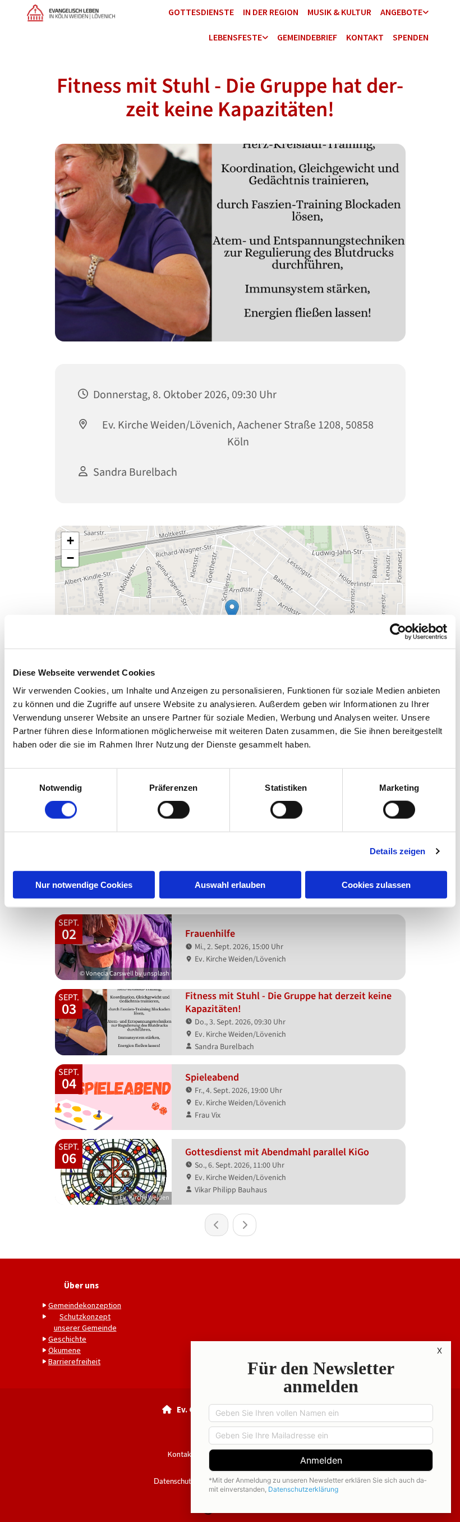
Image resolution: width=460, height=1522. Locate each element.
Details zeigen (397, 851)
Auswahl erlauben (230, 884)
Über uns (81, 1285)
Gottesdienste (201, 11)
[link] (404, 12)
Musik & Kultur (339, 11)
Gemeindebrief (307, 37)
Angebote (401, 11)
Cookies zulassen (376, 884)
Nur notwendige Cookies (83, 884)
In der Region (270, 11)
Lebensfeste (235, 37)
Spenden (411, 37)
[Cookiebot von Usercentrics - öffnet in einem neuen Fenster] (398, 631)
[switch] (174, 810)
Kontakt (365, 37)
